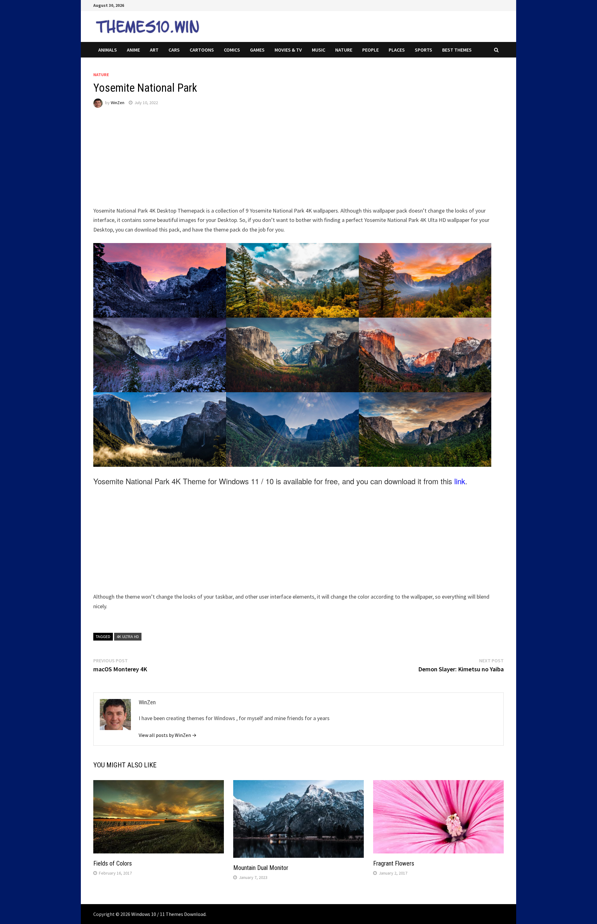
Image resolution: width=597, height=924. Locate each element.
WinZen (117, 102)
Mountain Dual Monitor (260, 867)
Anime (133, 50)
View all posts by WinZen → (168, 735)
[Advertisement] (279, 162)
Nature (343, 50)
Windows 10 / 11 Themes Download (168, 914)
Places (397, 50)
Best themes (457, 50)
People (370, 50)
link (459, 481)
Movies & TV (288, 50)
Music (318, 50)
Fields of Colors (112, 863)
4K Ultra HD (128, 636)
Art (154, 50)
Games (257, 50)
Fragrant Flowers (393, 863)
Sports (423, 50)
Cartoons (202, 50)
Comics (232, 50)
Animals (107, 50)
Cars (174, 50)
